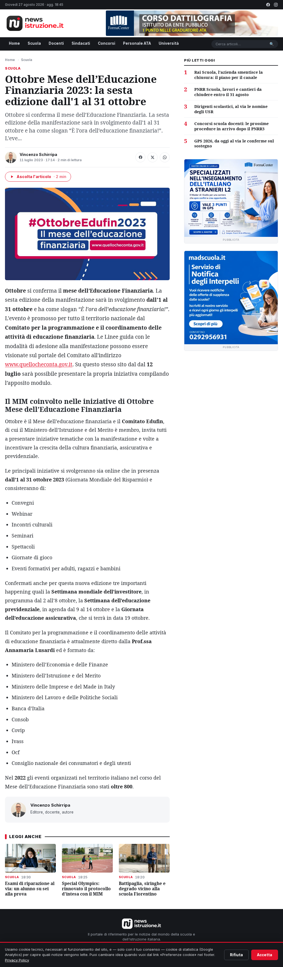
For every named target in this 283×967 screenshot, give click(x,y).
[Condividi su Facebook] (140, 157)
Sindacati (81, 43)
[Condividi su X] (153, 157)
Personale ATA (137, 43)
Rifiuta (236, 955)
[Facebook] (268, 4)
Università (169, 43)
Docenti (56, 43)
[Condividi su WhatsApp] (165, 157)
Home (14, 43)
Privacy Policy (17, 960)
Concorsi (106, 43)
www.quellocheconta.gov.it (38, 364)
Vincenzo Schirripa (38, 154)
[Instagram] (276, 4)
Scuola (34, 43)
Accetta (264, 955)
